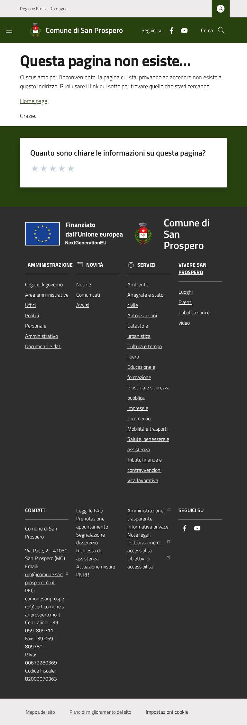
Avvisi (82, 305)
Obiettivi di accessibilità (140, 562)
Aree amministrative (47, 295)
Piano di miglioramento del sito (100, 712)
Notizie (83, 284)
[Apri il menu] (9, 30)
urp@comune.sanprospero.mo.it (44, 578)
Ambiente (137, 284)
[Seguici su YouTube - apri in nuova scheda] (181, 30)
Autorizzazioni (142, 315)
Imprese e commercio (139, 413)
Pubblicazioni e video (194, 318)
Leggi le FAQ (89, 510)
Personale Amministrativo (41, 331)
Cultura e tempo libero (144, 351)
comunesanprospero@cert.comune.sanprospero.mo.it (44, 606)
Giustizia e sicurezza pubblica (148, 393)
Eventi (185, 302)
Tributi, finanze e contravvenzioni (144, 465)
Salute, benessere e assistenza (148, 444)
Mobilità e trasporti (147, 429)
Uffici (30, 305)
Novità (94, 265)
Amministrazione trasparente (145, 514)
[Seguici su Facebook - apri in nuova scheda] (168, 30)
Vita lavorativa (142, 480)
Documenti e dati (43, 346)
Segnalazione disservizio (90, 539)
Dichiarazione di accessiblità (143, 546)
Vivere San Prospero (192, 268)
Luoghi (185, 292)
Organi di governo (44, 284)
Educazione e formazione (141, 372)
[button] (221, 30)
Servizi (146, 265)
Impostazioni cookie (167, 712)
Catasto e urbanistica (139, 331)
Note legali (139, 535)
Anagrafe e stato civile (145, 300)
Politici (32, 315)
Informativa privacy (148, 526)
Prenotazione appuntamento (92, 522)
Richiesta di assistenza (88, 554)
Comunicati (88, 295)
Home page (33, 101)
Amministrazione (50, 265)
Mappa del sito (40, 712)
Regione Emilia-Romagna (44, 8)
